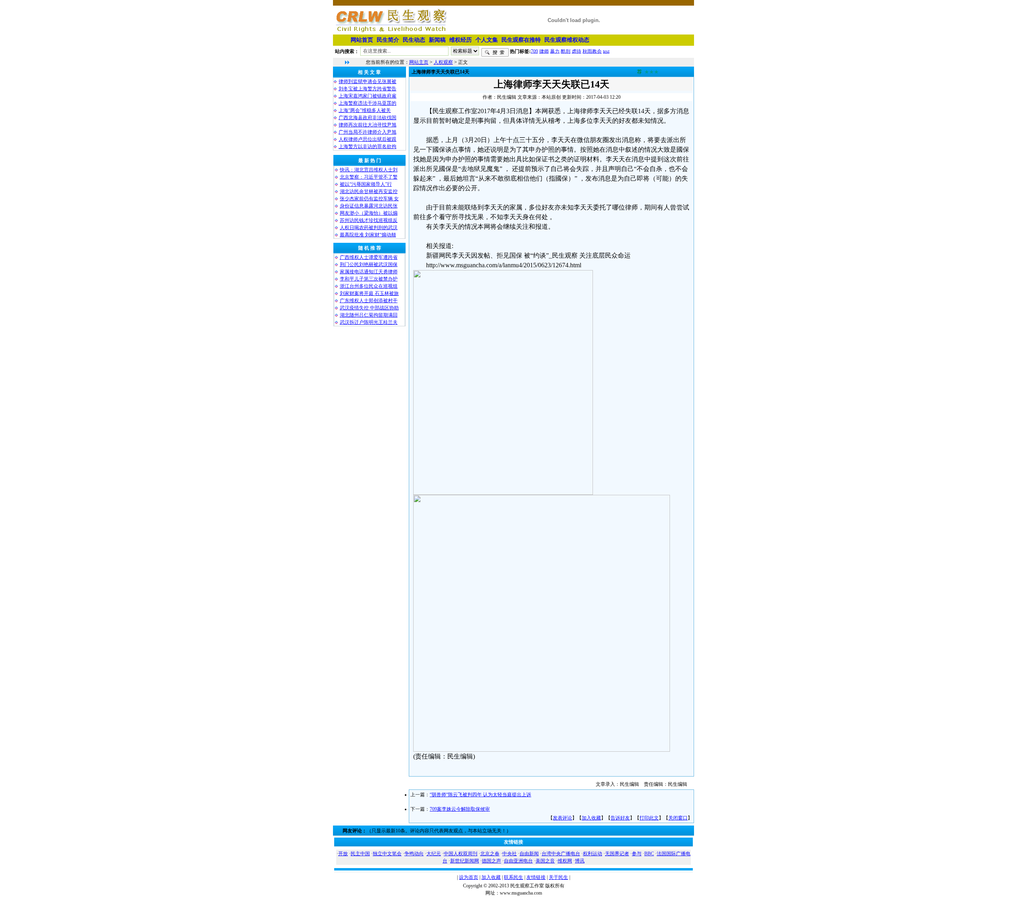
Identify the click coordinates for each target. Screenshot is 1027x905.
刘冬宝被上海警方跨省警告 (367, 89)
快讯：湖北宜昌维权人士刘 (369, 170)
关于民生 (558, 877)
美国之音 (545, 861)
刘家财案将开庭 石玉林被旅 (369, 293)
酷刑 (565, 51)
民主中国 (360, 853)
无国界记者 (617, 853)
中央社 (509, 853)
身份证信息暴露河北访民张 (369, 206)
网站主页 (418, 62)
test (606, 51)
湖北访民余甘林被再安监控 (369, 191)
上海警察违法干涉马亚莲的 (367, 103)
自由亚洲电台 (518, 861)
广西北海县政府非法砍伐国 (367, 117)
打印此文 (649, 818)
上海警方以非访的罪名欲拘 (367, 146)
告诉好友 (620, 818)
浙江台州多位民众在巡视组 (369, 286)
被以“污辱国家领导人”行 (366, 184)
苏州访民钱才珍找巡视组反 (369, 220)
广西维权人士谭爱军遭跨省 (369, 257)
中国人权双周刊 (460, 853)
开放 (343, 853)
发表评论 (562, 818)
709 (534, 51)
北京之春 (489, 853)
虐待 (576, 51)
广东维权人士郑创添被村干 (369, 300)
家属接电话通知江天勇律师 (369, 272)
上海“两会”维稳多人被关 (365, 110)
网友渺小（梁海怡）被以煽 (369, 213)
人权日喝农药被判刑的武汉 (369, 227)
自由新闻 (529, 853)
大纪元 (433, 853)
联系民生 (513, 877)
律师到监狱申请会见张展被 (367, 81)
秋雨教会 (592, 51)
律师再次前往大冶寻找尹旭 (367, 125)
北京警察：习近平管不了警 (369, 177)
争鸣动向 (414, 853)
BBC (649, 853)
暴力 (555, 51)
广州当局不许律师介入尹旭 (367, 132)
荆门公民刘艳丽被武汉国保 (369, 264)
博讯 (580, 861)
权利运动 (592, 853)
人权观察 (443, 62)
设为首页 (468, 877)
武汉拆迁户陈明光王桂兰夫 (369, 322)
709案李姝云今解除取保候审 (460, 809)
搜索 (495, 52)
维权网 (565, 861)
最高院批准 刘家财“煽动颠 (368, 235)
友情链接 (536, 877)
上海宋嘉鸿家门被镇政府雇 (367, 96)
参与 (636, 853)
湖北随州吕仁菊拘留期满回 (369, 315)
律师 (544, 51)
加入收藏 (591, 818)
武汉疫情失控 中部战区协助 (369, 308)
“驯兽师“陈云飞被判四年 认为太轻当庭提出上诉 (480, 794)
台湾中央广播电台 (561, 853)
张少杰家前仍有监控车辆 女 (369, 198)
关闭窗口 (678, 818)
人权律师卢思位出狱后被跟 (367, 139)
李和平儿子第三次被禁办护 (369, 279)
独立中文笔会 (387, 853)
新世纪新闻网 (464, 861)
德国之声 (491, 861)
